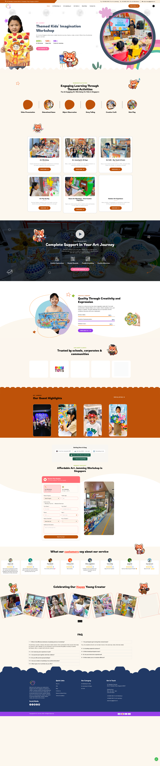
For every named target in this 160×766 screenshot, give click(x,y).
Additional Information (49, 524)
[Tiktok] (37, 705)
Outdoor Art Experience (115, 198)
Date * (63, 512)
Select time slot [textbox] (48, 521)
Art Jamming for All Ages (80, 160)
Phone (45, 512)
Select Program (47, 495)
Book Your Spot (61, 536)
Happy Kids (48, 43)
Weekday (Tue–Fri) (49, 503)
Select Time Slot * (48, 518)
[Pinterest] (35, 705)
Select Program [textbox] (48, 498)
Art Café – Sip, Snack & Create (115, 160)
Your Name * (46, 506)
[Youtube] (39, 705)
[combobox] (52, 498)
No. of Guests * (65, 518)
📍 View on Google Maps (80, 458)
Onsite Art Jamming (58, 43)
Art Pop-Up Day (44, 198)
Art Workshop (39, 43)
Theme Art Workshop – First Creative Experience (80, 199)
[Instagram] (32, 705)
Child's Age (64, 495)
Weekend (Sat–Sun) (59, 503)
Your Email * (64, 506)
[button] (42, 421)
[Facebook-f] (30, 705)
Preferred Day (47, 502)
